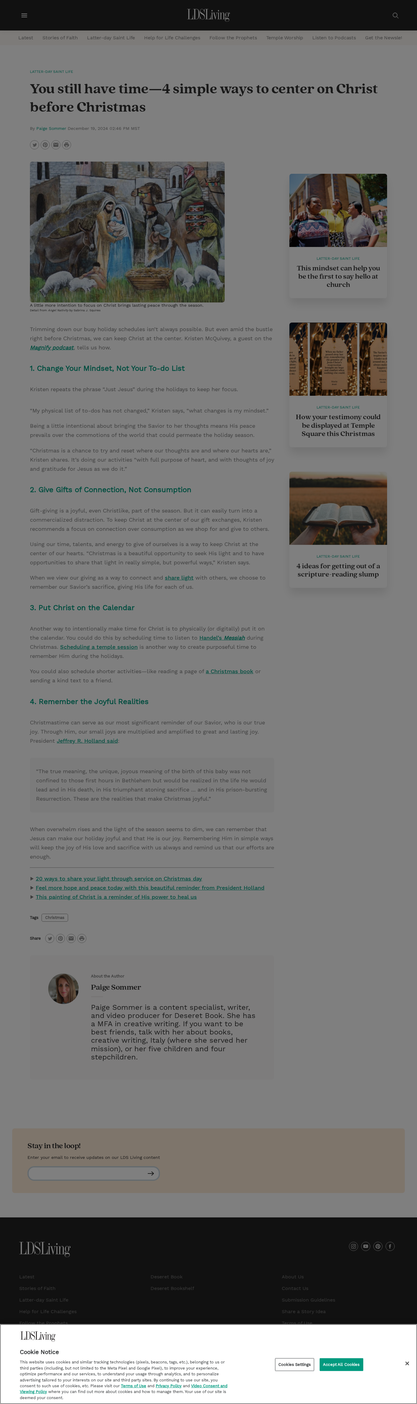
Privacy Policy (169, 1386)
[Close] (407, 1363)
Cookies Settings (294, 1364)
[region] (208, 1364)
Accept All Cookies (341, 1364)
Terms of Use (133, 1386)
